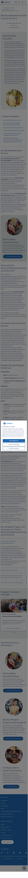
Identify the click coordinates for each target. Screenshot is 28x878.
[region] (14, 435)
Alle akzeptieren (13, 440)
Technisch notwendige (14, 444)
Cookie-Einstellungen (14, 448)
